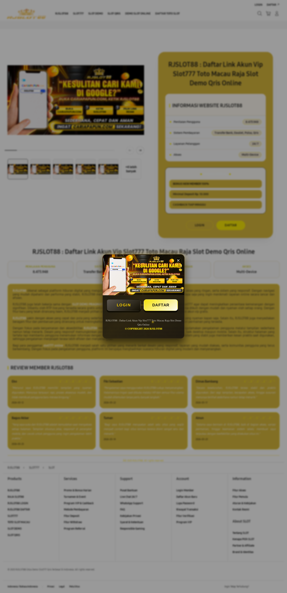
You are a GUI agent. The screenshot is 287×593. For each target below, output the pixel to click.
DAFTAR (160, 305)
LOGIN (124, 305)
